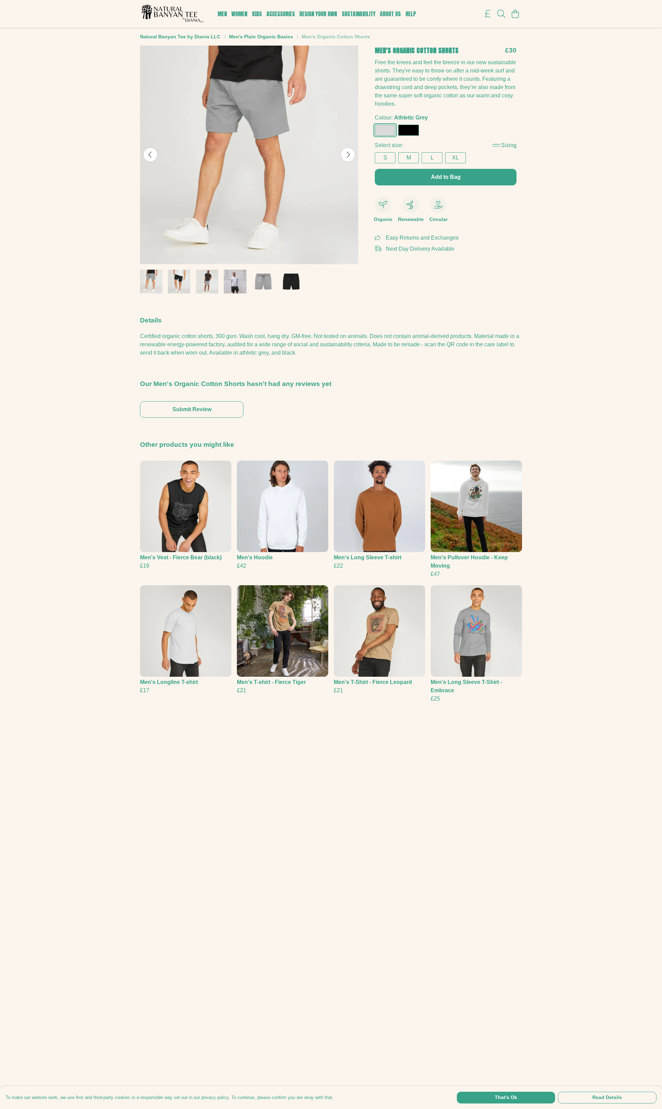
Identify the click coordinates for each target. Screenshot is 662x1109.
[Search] (501, 14)
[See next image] (348, 155)
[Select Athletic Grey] (385, 130)
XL (455, 158)
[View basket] (515, 14)
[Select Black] (408, 130)
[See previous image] (150, 155)
